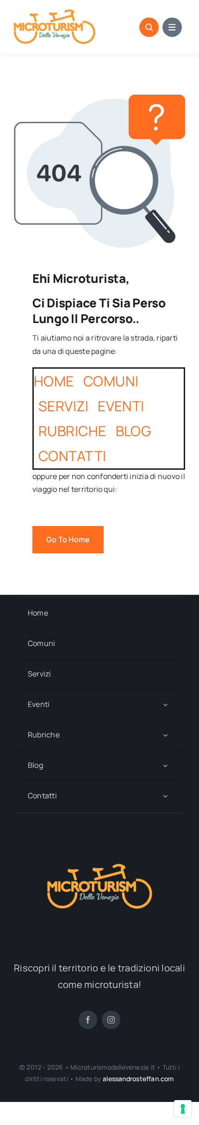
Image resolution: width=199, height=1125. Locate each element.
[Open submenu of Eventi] (165, 704)
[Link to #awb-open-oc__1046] (149, 27)
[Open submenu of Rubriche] (165, 735)
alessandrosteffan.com (138, 1078)
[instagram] (111, 1020)
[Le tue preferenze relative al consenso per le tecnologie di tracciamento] (183, 1109)
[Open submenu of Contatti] (165, 796)
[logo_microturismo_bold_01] (54, 13)
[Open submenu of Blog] (165, 765)
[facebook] (88, 1020)
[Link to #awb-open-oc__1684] (172, 27)
